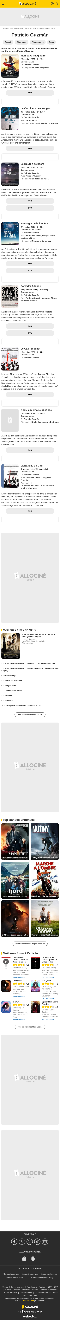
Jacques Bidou (49, 298)
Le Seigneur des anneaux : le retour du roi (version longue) (29, 663)
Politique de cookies (12, 1290)
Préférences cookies (30, 1290)
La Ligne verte (9, 686)
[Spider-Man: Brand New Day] (35, 1007)
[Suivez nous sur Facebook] (14, 1242)
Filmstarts (7, 1274)
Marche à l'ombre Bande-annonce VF (45, 896)
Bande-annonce (19, 977)
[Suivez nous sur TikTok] (37, 1242)
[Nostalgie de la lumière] (10, 233)
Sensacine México (39, 1277)
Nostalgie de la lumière (34, 223)
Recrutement (32, 1287)
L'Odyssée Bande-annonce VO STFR (15, 935)
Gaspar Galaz (48, 235)
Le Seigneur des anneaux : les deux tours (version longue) (38, 635)
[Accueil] (27, 4)
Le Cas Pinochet (30, 348)
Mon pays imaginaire (33, 55)
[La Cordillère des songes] (10, 118)
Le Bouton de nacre (32, 164)
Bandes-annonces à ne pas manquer (30, 944)
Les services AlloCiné (43, 1293)
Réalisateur (19, 28)
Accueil (5, 28)
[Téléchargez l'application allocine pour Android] (34, 1258)
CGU (50, 1287)
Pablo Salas (31, 120)
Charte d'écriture (26, 1293)
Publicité (42, 1287)
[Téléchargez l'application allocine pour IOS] (26, 1258)
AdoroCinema (12, 1277)
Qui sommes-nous (17, 1287)
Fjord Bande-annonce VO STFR (15, 896)
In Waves (17, 1002)
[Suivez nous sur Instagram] (30, 1242)
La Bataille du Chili (32, 465)
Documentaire (27, 62)
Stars (11, 28)
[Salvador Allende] (10, 296)
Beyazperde (46, 1274)
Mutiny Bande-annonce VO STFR (45, 858)
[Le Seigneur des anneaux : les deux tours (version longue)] (10, 646)
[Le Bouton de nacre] (10, 174)
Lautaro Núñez (28, 238)
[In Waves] (6, 1007)
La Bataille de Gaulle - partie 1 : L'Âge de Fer (49, 960)
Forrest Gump (9, 675)
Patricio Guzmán (30, 28)
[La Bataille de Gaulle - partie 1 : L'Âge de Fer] (35, 963)
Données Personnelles (48, 1290)
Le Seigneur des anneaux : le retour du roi (22, 706)
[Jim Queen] (35, 986)
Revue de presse (10, 1293)
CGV (56, 1287)
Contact (5, 1287)
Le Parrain (7, 696)
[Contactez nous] (45, 1242)
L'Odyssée (17, 981)
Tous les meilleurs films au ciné (30, 1027)
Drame (38, 229)
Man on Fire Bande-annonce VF (15, 858)
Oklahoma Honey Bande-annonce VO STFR (45, 935)
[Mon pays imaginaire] (10, 66)
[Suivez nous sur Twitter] (22, 1242)
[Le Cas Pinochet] (10, 359)
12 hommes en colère (12, 691)
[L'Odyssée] (6, 986)
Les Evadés (8, 701)
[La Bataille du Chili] (10, 476)
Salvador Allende (31, 286)
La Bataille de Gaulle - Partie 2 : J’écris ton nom (20, 960)
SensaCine (27, 1274)
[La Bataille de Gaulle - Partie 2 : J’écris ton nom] (6, 963)
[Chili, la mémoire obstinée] (10, 420)
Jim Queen (46, 981)
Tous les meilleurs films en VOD (30, 715)
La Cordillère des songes (36, 108)
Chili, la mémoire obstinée (36, 410)
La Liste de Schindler (12, 680)
